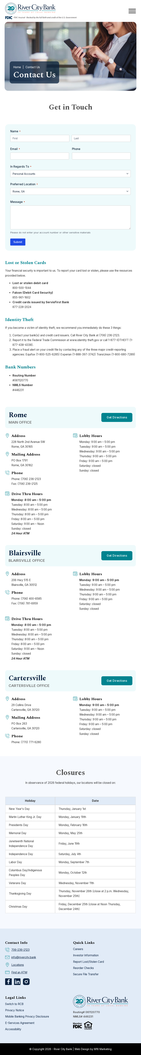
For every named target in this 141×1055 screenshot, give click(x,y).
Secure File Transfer (86, 974)
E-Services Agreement (19, 1023)
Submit (17, 241)
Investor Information (86, 955)
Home (17, 67)
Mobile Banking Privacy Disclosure (27, 1016)
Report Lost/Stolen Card (88, 961)
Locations (17, 965)
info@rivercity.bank (23, 957)
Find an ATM (19, 972)
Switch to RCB (14, 1004)
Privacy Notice (14, 1010)
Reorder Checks (83, 968)
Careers (78, 949)
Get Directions (117, 417)
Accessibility (13, 1029)
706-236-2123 (20, 950)
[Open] (132, 11)
